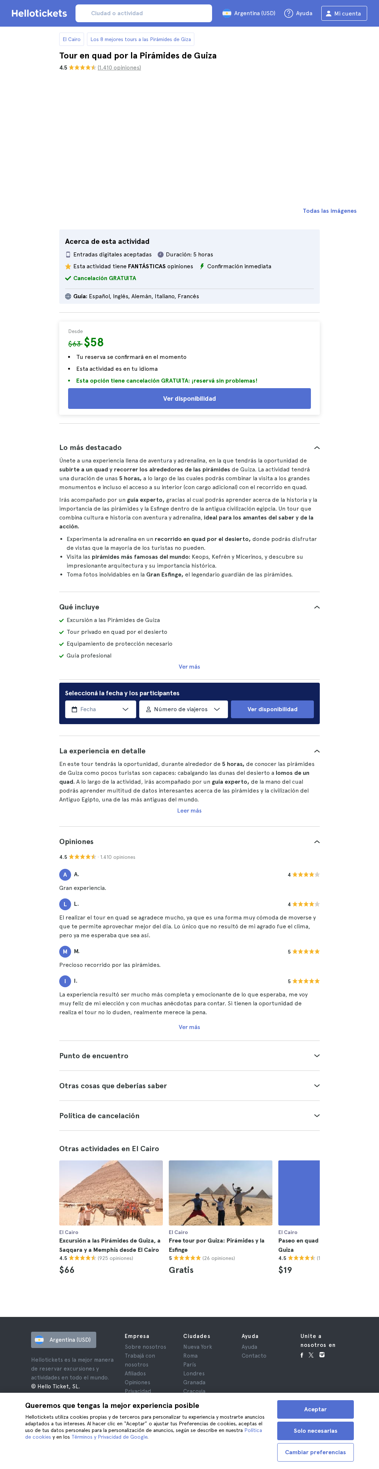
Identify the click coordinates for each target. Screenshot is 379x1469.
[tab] (189, 447)
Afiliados (135, 1373)
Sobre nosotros (145, 1347)
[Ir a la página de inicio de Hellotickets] (41, 13)
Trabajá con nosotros (140, 1360)
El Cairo (72, 39)
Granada (194, 1382)
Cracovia (194, 1391)
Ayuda (249, 1347)
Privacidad (138, 1391)
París (189, 1364)
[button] (189, 447)
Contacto (254, 1355)
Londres (194, 1373)
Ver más (189, 666)
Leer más (189, 810)
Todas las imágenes (330, 210)
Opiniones (137, 1382)
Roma (190, 1355)
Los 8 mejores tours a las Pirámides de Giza (140, 39)
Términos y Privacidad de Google (109, 1437)
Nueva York (197, 1347)
